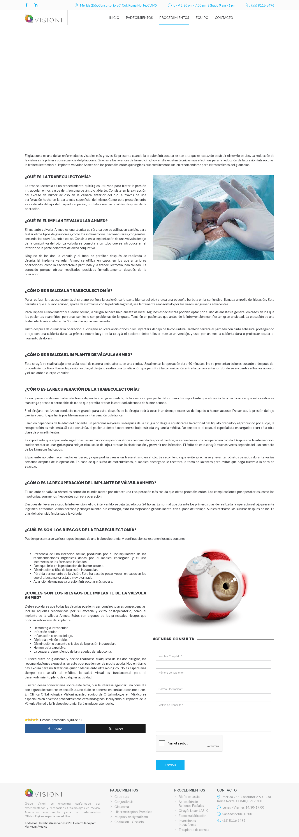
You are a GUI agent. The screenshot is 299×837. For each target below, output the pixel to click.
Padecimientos (139, 17)
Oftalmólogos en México (122, 694)
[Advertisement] (149, 104)
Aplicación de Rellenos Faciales (191, 803)
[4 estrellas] (34, 719)
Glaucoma (121, 807)
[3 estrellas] (31, 719)
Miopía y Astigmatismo (131, 817)
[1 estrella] (26, 719)
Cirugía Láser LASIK (193, 811)
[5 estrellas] (36, 719)
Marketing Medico (36, 826)
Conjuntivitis (123, 802)
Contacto (224, 17)
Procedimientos (174, 17)
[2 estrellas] (28, 719)
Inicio (114, 17)
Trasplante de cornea (194, 830)
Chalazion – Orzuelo (129, 822)
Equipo (202, 17)
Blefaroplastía (189, 797)
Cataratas (121, 797)
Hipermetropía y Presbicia (133, 812)
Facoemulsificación (192, 816)
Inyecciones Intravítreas (187, 823)
